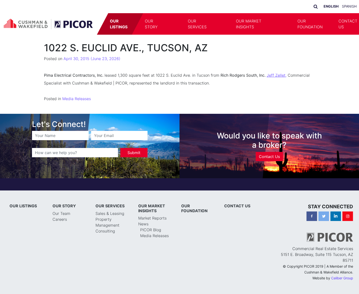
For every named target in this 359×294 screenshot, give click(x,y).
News (143, 223)
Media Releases (76, 98)
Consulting (105, 231)
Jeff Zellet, (276, 75)
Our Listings (119, 24)
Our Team (61, 213)
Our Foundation (310, 24)
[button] (173, 24)
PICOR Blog (150, 229)
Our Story (151, 24)
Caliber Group (342, 278)
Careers (60, 219)
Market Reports (152, 218)
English (331, 6)
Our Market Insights (248, 24)
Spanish (349, 6)
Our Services (197, 24)
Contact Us (269, 156)
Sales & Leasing (109, 213)
